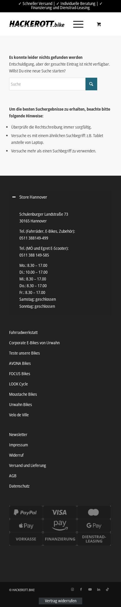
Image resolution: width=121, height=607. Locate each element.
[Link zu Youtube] (89, 589)
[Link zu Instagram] (72, 589)
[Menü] (75, 24)
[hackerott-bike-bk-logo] (37, 23)
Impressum (18, 445)
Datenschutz (19, 486)
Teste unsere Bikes (24, 353)
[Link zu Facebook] (81, 589)
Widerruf (16, 455)
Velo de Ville (19, 415)
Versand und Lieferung (27, 465)
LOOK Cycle (18, 384)
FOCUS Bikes (19, 373)
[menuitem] (77, 24)
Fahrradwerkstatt (23, 332)
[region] (60, 260)
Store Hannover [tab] (33, 197)
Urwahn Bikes (20, 404)
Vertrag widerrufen (60, 601)
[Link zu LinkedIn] (98, 589)
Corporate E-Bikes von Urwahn (34, 342)
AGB (12, 475)
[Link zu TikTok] (107, 589)
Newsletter (18, 434)
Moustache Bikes (23, 394)
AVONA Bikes (20, 363)
